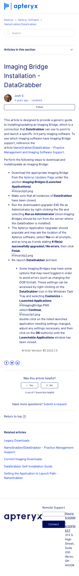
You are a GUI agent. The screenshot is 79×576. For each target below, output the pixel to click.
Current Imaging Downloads (23, 459)
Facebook (6, 363)
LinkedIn (17, 363)
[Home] (21, 9)
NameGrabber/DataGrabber (20, 24)
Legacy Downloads (17, 440)
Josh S (19, 96)
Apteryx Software (28, 19)
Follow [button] (39, 107)
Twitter (12, 363)
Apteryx (8, 19)
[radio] (29, 385)
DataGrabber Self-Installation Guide (28, 466)
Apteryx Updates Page (39, 177)
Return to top (13, 416)
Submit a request (55, 404)
